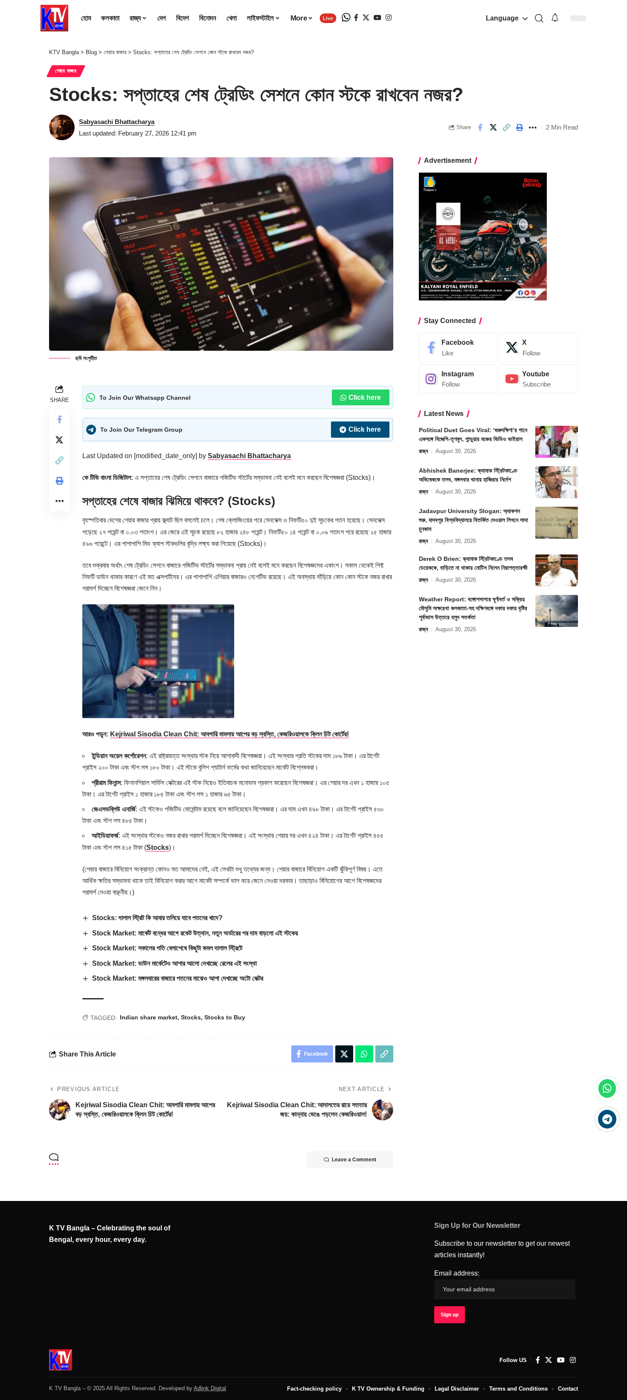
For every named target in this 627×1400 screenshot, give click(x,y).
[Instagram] (388, 17)
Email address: (456, 1273)
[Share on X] (493, 127)
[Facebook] (356, 17)
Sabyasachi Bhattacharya (116, 121)
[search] (539, 18)
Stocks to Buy (224, 1017)
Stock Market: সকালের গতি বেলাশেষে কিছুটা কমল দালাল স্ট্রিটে (167, 948)
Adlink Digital (210, 1388)
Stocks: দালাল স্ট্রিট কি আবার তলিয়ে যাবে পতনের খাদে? (157, 917)
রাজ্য (423, 451)
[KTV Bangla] (60, 1360)
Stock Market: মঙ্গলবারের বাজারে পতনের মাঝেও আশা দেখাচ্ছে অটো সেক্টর (177, 978)
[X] (366, 17)
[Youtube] (538, 379)
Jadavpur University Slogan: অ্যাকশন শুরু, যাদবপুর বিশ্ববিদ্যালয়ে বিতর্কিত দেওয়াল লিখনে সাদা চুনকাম (473, 520)
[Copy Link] (506, 127)
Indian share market (148, 1017)
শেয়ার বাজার (66, 70)
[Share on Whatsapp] (364, 1053)
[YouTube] (377, 17)
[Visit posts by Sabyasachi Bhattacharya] (62, 127)
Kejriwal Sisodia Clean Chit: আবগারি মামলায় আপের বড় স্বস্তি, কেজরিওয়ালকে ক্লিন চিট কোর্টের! (229, 734)
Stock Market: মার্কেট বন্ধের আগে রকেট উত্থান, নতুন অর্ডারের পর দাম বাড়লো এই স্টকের (195, 933)
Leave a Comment (354, 1160)
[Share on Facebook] (480, 127)
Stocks (157, 847)
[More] (533, 127)
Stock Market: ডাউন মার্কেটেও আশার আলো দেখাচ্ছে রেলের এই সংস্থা (175, 963)
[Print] (519, 127)
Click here (364, 397)
